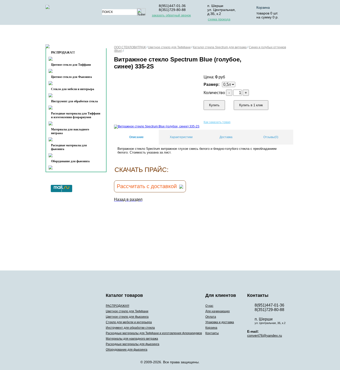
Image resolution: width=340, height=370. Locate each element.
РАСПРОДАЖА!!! (117, 306)
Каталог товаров (74, 36)
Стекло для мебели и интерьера (72, 89)
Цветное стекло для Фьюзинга (71, 77)
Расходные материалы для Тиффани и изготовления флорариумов (75, 115)
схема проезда (219, 19)
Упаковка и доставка (218, 36)
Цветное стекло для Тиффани (71, 64)
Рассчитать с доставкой (147, 186)
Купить (214, 105)
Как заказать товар (217, 122)
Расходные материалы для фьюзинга (69, 147)
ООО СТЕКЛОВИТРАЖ (130, 47)
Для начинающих (146, 36)
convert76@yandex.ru (264, 335)
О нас (114, 36)
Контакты (66, 48)
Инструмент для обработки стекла (74, 101)
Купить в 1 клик (251, 105)
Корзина (263, 7)
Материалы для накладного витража (70, 131)
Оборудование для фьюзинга (70, 161)
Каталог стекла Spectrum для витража (220, 47)
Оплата (179, 36)
